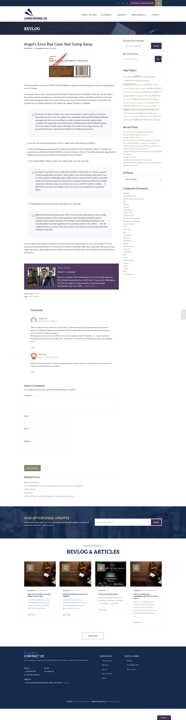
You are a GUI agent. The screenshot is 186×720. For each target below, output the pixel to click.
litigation (36, 296)
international (142, 88)
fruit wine (127, 229)
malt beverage (128, 246)
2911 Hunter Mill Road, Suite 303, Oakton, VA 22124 (47, 683)
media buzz (138, 119)
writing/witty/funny (131, 105)
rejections (132, 88)
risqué (135, 99)
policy (138, 76)
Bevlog (37, 590)
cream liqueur (128, 210)
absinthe (126, 193)
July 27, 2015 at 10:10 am (48, 357)
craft (30, 296)
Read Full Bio (90, 286)
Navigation (106, 656)
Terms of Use (131, 669)
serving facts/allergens (146, 113)
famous (138, 92)
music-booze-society (145, 106)
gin (124, 232)
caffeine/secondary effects (148, 116)
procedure (139, 80)
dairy (156, 85)
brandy (125, 204)
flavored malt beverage (131, 221)
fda (158, 102)
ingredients (130, 84)
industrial (126, 238)
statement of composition (131, 116)
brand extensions (127, 99)
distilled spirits (128, 215)
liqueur (125, 243)
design (126, 95)
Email (26, 428)
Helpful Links (132, 656)
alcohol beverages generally (133, 198)
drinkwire (125, 88)
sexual (131, 76)
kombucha (127, 240)
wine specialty (128, 274)
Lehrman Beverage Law (35, 14)
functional (140, 85)
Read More (31, 615)
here (88, 94)
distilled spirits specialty (132, 218)
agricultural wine (129, 196)
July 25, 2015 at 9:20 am (48, 321)
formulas (129, 120)
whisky (36, 293)
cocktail (126, 207)
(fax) (38, 675)
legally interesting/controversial (141, 109)
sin (154, 84)
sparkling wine (128, 260)
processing (146, 80)
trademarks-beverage (148, 99)
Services (104, 669)
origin (149, 96)
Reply (33, 347)
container (147, 84)
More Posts (93, 635)
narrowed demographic (129, 103)
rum (124, 254)
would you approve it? (138, 95)
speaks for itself (153, 88)
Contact (104, 678)
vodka (125, 265)
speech (153, 102)
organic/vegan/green (129, 92)
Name (27, 416)
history (125, 77)
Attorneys (105, 665)
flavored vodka (128, 224)
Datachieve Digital (112, 701)
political (146, 76)
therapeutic (140, 103)
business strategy (152, 119)
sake (124, 257)
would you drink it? (151, 91)
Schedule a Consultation (142, 3)
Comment (28, 395)
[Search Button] (158, 3)
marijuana (127, 249)
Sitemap (129, 661)
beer (124, 201)
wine (125, 271)
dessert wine (128, 212)
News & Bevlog (107, 674)
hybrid (153, 105)
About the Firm (107, 661)
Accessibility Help (132, 665)
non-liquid (147, 103)
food (125, 226)
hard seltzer (127, 235)
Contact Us (50, 671)
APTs (159, 116)
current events (129, 113)
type (124, 119)
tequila (125, 263)
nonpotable (127, 252)
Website (27, 441)
